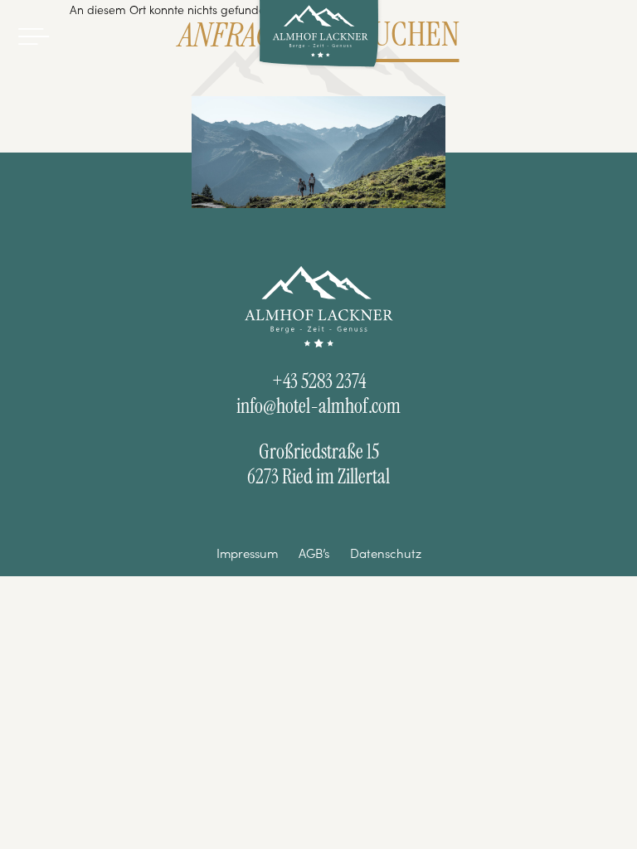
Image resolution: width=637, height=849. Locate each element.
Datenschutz (385, 553)
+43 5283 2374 (319, 381)
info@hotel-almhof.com (318, 406)
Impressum (247, 553)
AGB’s (314, 553)
